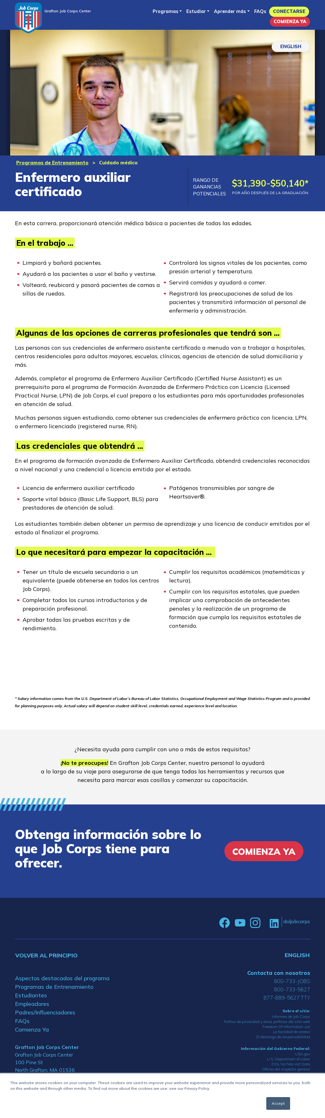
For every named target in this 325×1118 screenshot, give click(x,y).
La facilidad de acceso (291, 1031)
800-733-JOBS (292, 981)
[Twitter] (265, 923)
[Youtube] (240, 923)
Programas (165, 11)
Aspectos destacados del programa (62, 978)
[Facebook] (225, 923)
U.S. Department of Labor (288, 1059)
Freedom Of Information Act (286, 1026)
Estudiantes (31, 995)
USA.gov (302, 1053)
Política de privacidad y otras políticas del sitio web (267, 1021)
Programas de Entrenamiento (52, 163)
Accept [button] (278, 1103)
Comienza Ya (290, 21)
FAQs (260, 11)
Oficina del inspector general (286, 1069)
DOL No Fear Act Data (291, 1064)
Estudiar (196, 11)
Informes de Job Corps (291, 1016)
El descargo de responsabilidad (283, 1036)
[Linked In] (274, 923)
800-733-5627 (292, 989)
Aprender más (230, 11)
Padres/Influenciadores (45, 1012)
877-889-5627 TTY (286, 997)
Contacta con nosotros (278, 972)
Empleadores (32, 1003)
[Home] (28, 18)
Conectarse (289, 11)
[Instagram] (255, 923)
